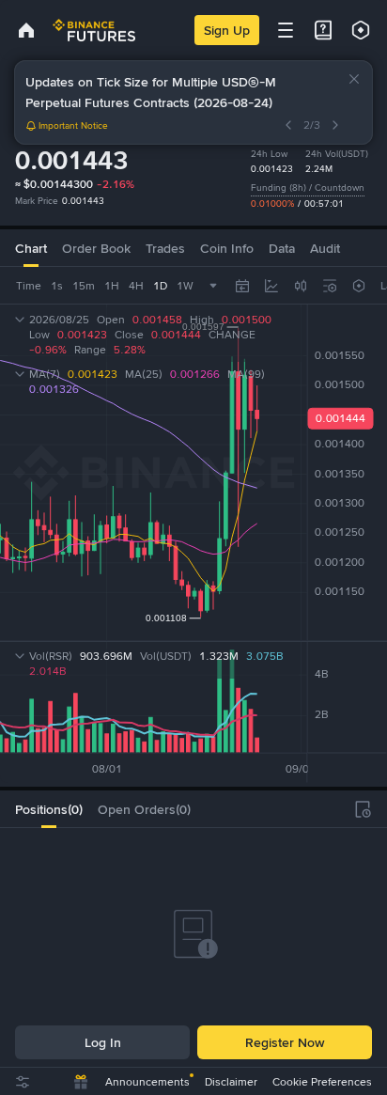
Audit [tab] (325, 248)
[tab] (49, 809)
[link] (26, 30)
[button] (354, 78)
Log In (103, 1042)
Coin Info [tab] (227, 248)
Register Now (284, 1042)
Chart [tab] (31, 248)
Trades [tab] (165, 248)
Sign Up (227, 30)
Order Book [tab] (96, 248)
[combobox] (300, 285)
